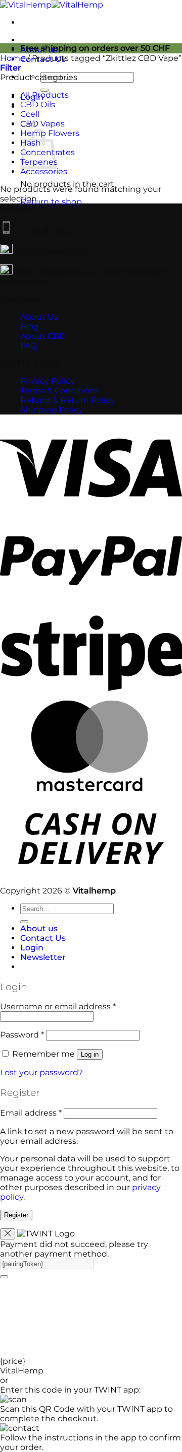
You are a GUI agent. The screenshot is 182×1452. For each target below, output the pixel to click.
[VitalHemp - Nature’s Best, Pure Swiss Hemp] (51, 5)
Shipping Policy (51, 409)
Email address (31, 1113)
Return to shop (51, 201)
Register (16, 1215)
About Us (39, 317)
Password (22, 1035)
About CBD (43, 336)
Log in (90, 1054)
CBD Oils (37, 104)
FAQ (28, 346)
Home (12, 58)
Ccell (29, 114)
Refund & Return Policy (67, 400)
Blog (29, 326)
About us (39, 928)
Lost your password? (41, 1072)
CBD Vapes (42, 123)
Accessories (43, 171)
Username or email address (58, 1006)
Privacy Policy (47, 381)
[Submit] (24, 921)
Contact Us (43, 938)
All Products (44, 95)
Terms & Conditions (59, 390)
